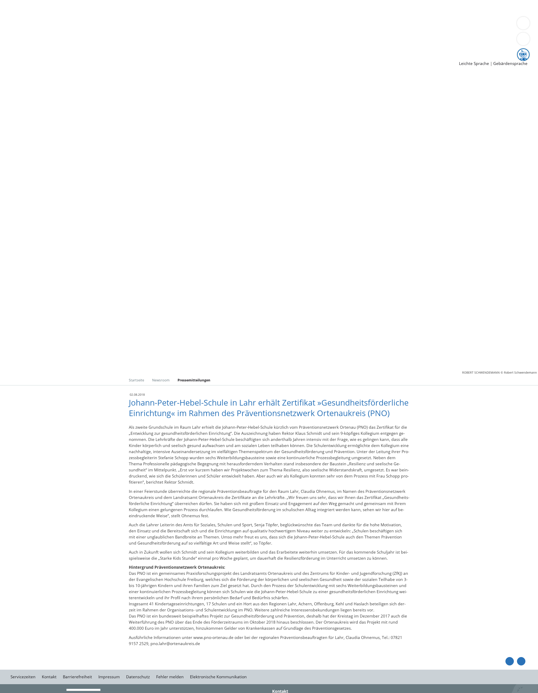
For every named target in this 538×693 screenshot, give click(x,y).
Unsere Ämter (13, 13)
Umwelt (246, 8)
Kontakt (49, 677)
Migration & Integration (130, 8)
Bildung (117, 24)
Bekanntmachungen (250, 24)
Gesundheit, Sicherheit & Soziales (77, 24)
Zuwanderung (138, 24)
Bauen (18, 8)
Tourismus (220, 24)
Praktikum (121, 46)
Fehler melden (170, 677)
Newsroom (10, 51)
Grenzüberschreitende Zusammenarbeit (385, 24)
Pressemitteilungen (30, 57)
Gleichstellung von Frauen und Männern (308, 24)
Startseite (136, 380)
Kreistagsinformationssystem (39, 35)
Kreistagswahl (101, 35)
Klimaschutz (197, 24)
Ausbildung (82, 46)
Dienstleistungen (16, 2)
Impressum (109, 677)
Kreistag (7, 30)
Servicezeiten (23, 677)
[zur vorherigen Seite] (509, 661)
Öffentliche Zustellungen (72, 57)
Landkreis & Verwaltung (22, 19)
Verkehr (84, 8)
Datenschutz (138, 677)
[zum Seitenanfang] (521, 661)
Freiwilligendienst (148, 46)
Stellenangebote (27, 46)
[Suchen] (523, 39)
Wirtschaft (204, 8)
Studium (102, 46)
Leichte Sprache (474, 63)
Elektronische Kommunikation (218, 677)
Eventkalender (57, 46)
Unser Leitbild (179, 46)
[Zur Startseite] (44, 108)
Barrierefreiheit (77, 677)
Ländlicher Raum (169, 24)
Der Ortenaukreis (28, 24)
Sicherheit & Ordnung (173, 8)
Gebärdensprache (510, 63)
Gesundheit (226, 8)
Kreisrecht (77, 35)
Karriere (8, 41)
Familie (100, 8)
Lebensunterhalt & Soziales (50, 8)
